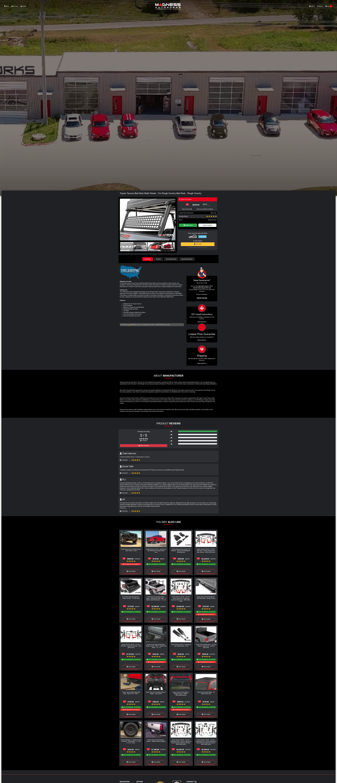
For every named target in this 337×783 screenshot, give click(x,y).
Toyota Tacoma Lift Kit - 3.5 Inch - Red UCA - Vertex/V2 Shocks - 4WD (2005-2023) (131, 645)
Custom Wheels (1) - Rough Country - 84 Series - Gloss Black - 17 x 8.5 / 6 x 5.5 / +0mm (131, 741)
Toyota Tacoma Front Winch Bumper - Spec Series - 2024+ (131, 549)
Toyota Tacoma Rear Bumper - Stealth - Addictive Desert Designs (156, 740)
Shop (7, 6)
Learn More (202, 236)
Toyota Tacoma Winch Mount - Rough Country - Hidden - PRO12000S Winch (181, 693)
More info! (213, 213)
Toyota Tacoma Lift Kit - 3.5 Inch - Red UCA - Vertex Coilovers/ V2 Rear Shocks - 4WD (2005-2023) (206, 550)
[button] (173, 220)
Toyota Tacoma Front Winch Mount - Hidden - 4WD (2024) (156, 692)
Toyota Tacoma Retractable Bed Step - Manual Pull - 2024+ (131, 692)
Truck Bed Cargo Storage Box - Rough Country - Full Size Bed (131, 597)
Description (148, 259)
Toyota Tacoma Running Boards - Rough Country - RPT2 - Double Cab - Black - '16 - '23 (156, 645)
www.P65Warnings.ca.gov (163, 324)
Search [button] (320, 6)
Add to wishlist (207, 225)
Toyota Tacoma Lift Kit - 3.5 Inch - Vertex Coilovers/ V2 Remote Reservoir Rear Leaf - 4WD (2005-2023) (181, 599)
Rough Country (212, 220)
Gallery (24, 6)
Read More (201, 340)
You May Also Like (171, 259)
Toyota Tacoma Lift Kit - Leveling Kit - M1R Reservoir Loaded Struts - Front (156, 550)
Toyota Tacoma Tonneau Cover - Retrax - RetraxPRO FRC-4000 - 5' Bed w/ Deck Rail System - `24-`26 (156, 598)
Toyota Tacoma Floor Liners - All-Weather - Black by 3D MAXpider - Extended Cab (181, 550)
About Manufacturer (186, 259)
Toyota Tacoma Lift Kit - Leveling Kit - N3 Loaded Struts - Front (181, 645)
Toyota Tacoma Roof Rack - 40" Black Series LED (206, 692)
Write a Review (144, 445)
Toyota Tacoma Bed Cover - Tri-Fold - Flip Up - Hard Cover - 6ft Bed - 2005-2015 (206, 645)
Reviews (158, 259)
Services (15, 6)
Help (312, 6)
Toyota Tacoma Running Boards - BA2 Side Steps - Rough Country (206, 597)
